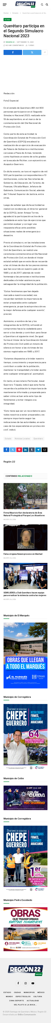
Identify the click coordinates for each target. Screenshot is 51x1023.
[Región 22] (25, 4)
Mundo (9, 997)
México (41, 992)
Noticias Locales (22, 439)
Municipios (29, 992)
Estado (7, 19)
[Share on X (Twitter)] (32, 52)
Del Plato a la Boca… (25, 1005)
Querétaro (38, 439)
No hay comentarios (15, 45)
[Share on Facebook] (13, 52)
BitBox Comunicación (27, 1015)
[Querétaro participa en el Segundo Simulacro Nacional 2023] (25, 73)
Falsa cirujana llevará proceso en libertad (23, 554)
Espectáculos (23, 997)
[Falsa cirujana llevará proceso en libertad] (25, 537)
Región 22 (10, 42)
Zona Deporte (16, 1001)
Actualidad (33, 1001)
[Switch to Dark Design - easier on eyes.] (42, 4)
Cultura (37, 997)
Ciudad (17, 992)
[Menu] (5, 4)
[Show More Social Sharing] (44, 52)
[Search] (46, 4)
